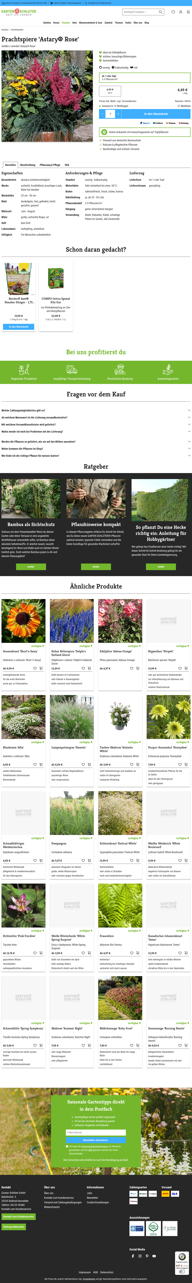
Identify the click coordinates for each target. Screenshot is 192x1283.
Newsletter (92, 1197)
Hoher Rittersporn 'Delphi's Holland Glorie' (68, 653)
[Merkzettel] (173, 12)
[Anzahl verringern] (102, 114)
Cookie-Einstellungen (98, 1202)
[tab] (10, 165)
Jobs (89, 1193)
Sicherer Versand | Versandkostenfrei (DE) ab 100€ (26, 3)
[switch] (182, 1271)
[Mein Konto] (180, 12)
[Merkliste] (35, 668)
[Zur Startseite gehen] (19, 12)
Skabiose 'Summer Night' (67, 1028)
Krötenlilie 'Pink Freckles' (19, 936)
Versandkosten (89, 1279)
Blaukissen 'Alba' (13, 747)
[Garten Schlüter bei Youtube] (154, 1256)
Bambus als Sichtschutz (31, 524)
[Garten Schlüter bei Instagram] (140, 1256)
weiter (31, 566)
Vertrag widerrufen (13, 1226)
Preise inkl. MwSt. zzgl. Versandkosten (117, 101)
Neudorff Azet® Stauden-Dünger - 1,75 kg (19, 300)
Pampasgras (58, 843)
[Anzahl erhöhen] (118, 114)
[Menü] (187, 1253)
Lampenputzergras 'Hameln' (68, 747)
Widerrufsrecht (52, 1207)
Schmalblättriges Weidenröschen (13, 845)
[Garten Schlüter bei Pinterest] (147, 1256)
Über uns (48, 1193)
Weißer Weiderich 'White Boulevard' (164, 845)
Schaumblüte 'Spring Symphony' (23, 1028)
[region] (47, 96)
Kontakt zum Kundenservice (99, 3)
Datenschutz (106, 1272)
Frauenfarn (107, 936)
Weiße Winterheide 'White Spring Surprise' (68, 937)
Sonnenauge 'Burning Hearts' (166, 1028)
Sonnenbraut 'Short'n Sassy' (20, 651)
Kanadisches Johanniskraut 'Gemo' (165, 937)
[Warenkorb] (188, 12)
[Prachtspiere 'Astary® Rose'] (47, 96)
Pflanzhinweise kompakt (96, 524)
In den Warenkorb (156, 114)
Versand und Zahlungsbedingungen (63, 1202)
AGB (90, 1150)
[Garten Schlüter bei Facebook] (132, 1256)
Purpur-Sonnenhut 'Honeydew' (167, 747)
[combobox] (139, 12)
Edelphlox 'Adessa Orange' (116, 651)
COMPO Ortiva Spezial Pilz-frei (56, 300)
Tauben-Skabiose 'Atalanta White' (116, 749)
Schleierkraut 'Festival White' (118, 843)
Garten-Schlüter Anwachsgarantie (67, 3)
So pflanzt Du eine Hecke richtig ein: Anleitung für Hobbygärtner (161, 533)
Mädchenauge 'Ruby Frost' (116, 1028)
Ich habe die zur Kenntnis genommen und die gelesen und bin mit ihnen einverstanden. (95, 1150)
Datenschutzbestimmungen (94, 1146)
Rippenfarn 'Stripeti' (161, 651)
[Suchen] (160, 12)
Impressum (85, 1272)
